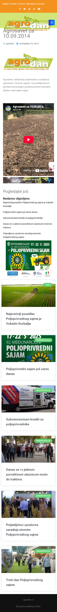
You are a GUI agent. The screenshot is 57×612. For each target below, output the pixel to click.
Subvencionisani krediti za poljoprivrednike (23, 218)
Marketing (31, 4)
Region (6, 4)
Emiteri (13, 4)
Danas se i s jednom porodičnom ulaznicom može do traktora (27, 226)
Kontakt (41, 4)
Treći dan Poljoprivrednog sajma (24, 582)
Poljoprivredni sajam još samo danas (20, 212)
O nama (21, 4)
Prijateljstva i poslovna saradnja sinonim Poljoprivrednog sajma (22, 235)
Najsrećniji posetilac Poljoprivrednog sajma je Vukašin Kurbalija (28, 204)
